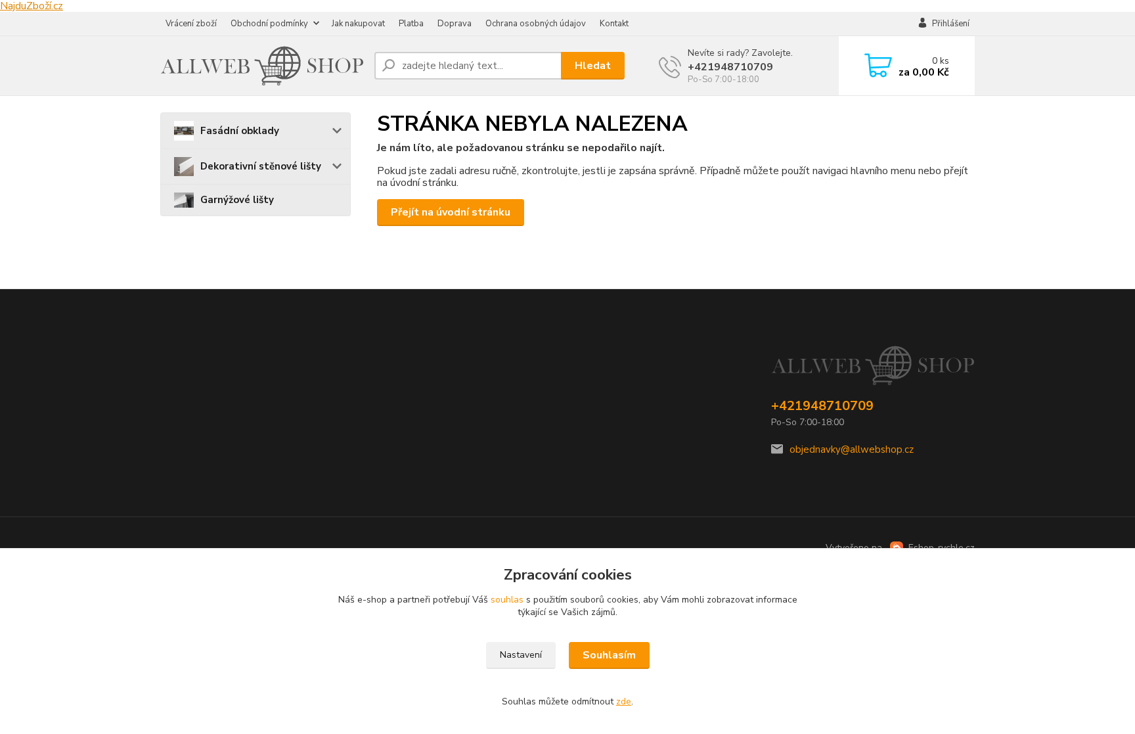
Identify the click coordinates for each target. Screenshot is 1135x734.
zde (623, 701)
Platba (411, 24)
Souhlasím (609, 655)
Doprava (454, 24)
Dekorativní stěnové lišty (260, 166)
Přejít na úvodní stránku (450, 212)
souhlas (507, 599)
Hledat (593, 65)
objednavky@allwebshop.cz (852, 449)
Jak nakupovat (358, 24)
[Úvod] (262, 66)
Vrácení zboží (191, 24)
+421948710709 (730, 67)
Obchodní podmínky (269, 24)
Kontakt (614, 24)
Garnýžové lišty (237, 199)
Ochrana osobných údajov (535, 24)
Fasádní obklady (239, 130)
